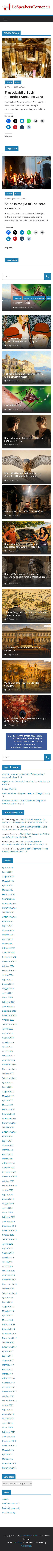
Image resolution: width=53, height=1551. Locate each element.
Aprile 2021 (7, 1154)
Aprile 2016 (7, 1423)
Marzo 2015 (7, 1459)
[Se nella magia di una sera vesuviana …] (26, 172)
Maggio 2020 (8, 1203)
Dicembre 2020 (9, 1172)
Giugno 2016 (8, 1414)
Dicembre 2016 (9, 1387)
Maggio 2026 (8, 881)
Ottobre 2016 (8, 1396)
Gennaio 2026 (8, 899)
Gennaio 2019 (8, 1275)
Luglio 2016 (7, 1409)
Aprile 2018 (7, 1315)
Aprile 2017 (7, 1369)
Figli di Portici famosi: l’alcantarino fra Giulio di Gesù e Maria (23, 375)
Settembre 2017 (9, 1347)
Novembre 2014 (9, 1468)
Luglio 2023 (7, 1033)
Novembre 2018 (9, 1284)
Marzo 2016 (7, 1427)
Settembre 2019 (9, 1239)
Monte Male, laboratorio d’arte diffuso (23, 511)
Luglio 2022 (7, 1087)
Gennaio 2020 (8, 1221)
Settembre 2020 (9, 1185)
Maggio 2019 (8, 1257)
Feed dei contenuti (10, 1503)
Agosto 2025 (7, 921)
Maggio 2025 (8, 934)
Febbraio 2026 (8, 894)
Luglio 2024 (7, 979)
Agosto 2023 (7, 1028)
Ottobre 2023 (8, 1020)
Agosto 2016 (7, 1405)
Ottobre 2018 (8, 1288)
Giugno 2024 (8, 984)
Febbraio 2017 (8, 1378)
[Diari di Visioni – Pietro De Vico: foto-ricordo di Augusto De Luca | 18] (26, 332)
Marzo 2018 (7, 1320)
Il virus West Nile (12, 302)
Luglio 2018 (7, 1302)
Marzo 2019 (7, 1266)
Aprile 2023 (7, 1046)
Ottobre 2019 (8, 1235)
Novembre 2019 (9, 1230)
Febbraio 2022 (8, 1109)
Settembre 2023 (9, 1024)
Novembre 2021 (9, 1123)
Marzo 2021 (7, 1158)
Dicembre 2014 (9, 1463)
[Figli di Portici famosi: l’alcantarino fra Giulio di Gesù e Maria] (26, 367)
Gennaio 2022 (8, 1114)
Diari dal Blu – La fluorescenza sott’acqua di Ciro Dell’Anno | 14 (25, 720)
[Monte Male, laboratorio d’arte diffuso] (26, 502)
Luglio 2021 (7, 1140)
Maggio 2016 (8, 1418)
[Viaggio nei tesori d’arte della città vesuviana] (26, 676)
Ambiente (8, 298)
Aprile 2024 (7, 993)
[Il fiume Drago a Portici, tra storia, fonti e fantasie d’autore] (26, 606)
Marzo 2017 (7, 1373)
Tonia (23, 87)
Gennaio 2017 (8, 1382)
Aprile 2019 (7, 1261)
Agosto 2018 (7, 1297)
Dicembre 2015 (9, 1441)
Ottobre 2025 (8, 912)
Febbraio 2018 (8, 1324)
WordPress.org (8, 1512)
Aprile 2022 (7, 1100)
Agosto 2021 (7, 1136)
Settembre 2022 (9, 1078)
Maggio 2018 (8, 1311)
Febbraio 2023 (8, 1055)
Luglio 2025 (7, 925)
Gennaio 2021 (8, 1167)
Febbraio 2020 (8, 1217)
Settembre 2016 (9, 1400)
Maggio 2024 (8, 988)
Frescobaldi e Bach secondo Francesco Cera (24, 94)
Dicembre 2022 (9, 1064)
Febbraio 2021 (8, 1163)
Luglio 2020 (7, 1194)
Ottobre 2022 (8, 1073)
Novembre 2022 (9, 1069)
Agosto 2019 (7, 1244)
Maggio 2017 (8, 1365)
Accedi (5, 1499)
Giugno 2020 (8, 1199)
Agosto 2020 (7, 1190)
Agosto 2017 (7, 1351)
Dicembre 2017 (9, 1333)
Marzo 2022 (7, 1105)
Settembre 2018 (9, 1293)
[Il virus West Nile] (26, 285)
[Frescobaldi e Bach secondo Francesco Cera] (26, 58)
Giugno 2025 (8, 930)
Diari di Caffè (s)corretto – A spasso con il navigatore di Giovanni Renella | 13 (25, 545)
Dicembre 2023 (9, 1011)
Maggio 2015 (8, 1450)
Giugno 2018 (8, 1306)
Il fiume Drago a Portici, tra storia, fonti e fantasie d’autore (25, 614)
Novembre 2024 (9, 961)
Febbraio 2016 (8, 1432)
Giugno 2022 (8, 1091)
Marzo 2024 (7, 997)
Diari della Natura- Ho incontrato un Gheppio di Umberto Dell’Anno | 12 (22, 475)
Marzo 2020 (7, 1212)
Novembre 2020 (9, 1176)
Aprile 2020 (7, 1208)
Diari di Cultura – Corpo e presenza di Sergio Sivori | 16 (23, 439)
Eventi (17, 194)
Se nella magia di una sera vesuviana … (25, 205)
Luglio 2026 (7, 872)
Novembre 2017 (9, 1338)
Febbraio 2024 (8, 1002)
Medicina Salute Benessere (25, 298)
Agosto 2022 (7, 1082)
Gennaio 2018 (8, 1329)
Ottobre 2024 (8, 966)
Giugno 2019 (8, 1252)
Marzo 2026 (7, 890)
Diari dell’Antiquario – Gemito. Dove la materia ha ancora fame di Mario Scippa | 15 (25, 577)
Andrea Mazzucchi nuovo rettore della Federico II (23, 649)
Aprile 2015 (7, 1454)
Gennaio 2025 (8, 952)
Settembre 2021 (9, 1132)
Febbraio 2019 (8, 1270)
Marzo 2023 (7, 1051)
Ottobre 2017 (8, 1342)
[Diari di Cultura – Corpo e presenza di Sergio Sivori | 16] (26, 431)
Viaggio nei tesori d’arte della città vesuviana (21, 684)
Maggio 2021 (8, 1149)
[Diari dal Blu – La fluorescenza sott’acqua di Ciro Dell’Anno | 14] (26, 712)
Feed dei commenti (11, 1508)
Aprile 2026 (7, 885)
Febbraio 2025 (8, 948)
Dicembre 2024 (9, 957)
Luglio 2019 (7, 1248)
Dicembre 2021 (9, 1118)
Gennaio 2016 (8, 1436)
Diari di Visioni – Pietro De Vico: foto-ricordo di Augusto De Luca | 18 (23, 340)
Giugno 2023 (8, 1037)
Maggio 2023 (8, 1042)
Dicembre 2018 (9, 1279)
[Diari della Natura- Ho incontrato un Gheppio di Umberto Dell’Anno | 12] (26, 467)
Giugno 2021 (8, 1145)
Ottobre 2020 (8, 1181)
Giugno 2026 (8, 876)
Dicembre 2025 (9, 903)
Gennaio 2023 (8, 1060)
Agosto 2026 (7, 867)
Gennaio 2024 (8, 1006)
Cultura (9, 82)
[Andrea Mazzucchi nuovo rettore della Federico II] (26, 641)
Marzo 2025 (7, 943)
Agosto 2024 (7, 975)
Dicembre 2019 (9, 1226)
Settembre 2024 (9, 970)
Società (41, 298)
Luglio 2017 (7, 1356)
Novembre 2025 (9, 908)
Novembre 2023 (9, 1015)
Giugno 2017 (8, 1360)
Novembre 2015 (9, 1445)
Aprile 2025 (7, 939)
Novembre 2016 (9, 1391)
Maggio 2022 (8, 1096)
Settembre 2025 (9, 916)
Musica (17, 82)
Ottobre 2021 (8, 1127)
